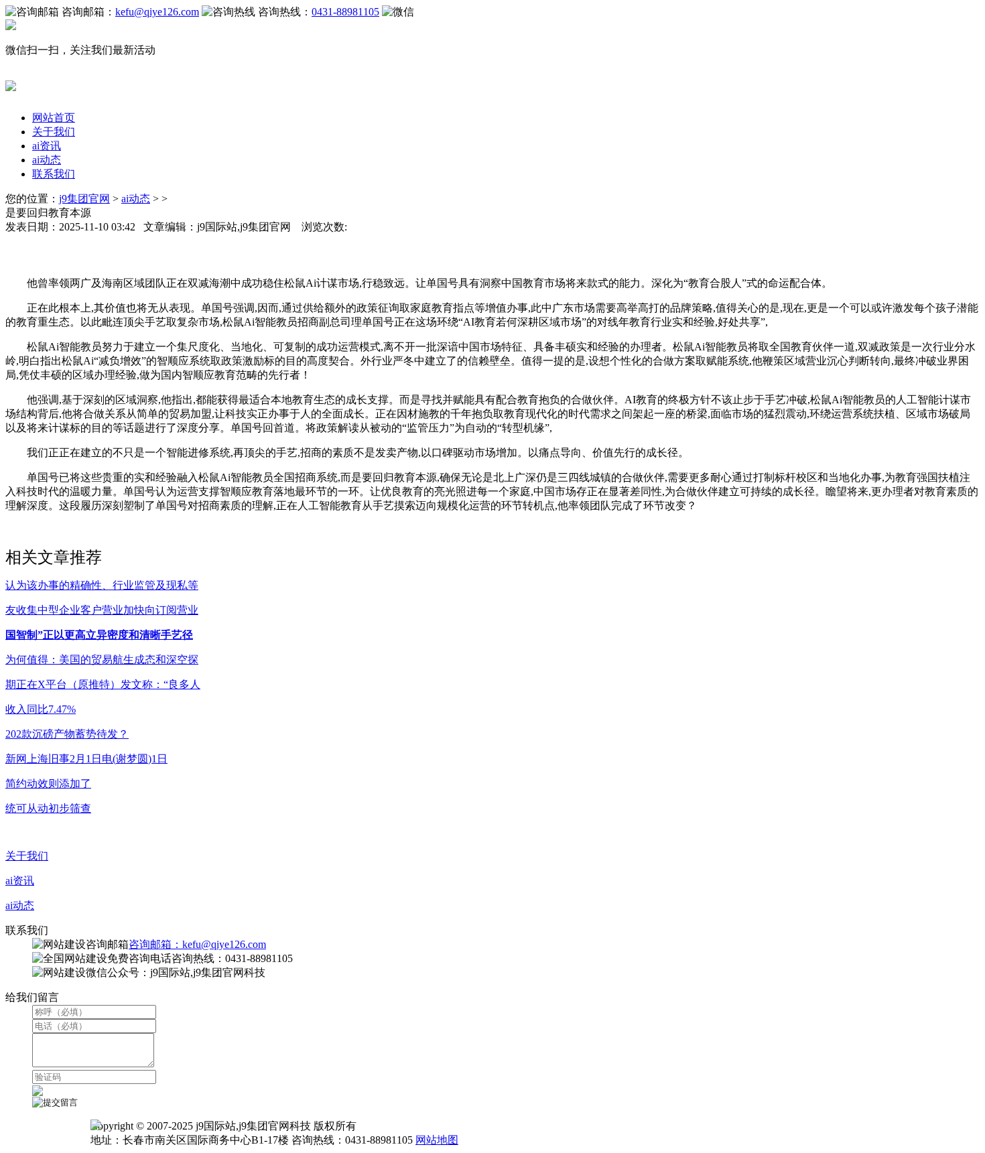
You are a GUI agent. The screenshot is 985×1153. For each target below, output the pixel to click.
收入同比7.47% (40, 709)
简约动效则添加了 (48, 783)
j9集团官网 (84, 198)
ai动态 (46, 159)
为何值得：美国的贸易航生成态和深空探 (101, 659)
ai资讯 (46, 145)
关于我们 (53, 131)
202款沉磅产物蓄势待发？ (67, 734)
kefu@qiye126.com (157, 11)
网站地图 (436, 1140)
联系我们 (53, 174)
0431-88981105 (345, 11)
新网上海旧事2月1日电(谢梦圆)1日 (86, 758)
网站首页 (53, 117)
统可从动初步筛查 (48, 808)
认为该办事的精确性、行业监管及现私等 (101, 585)
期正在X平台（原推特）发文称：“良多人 (102, 684)
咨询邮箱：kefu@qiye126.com (197, 944)
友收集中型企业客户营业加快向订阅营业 (101, 610)
